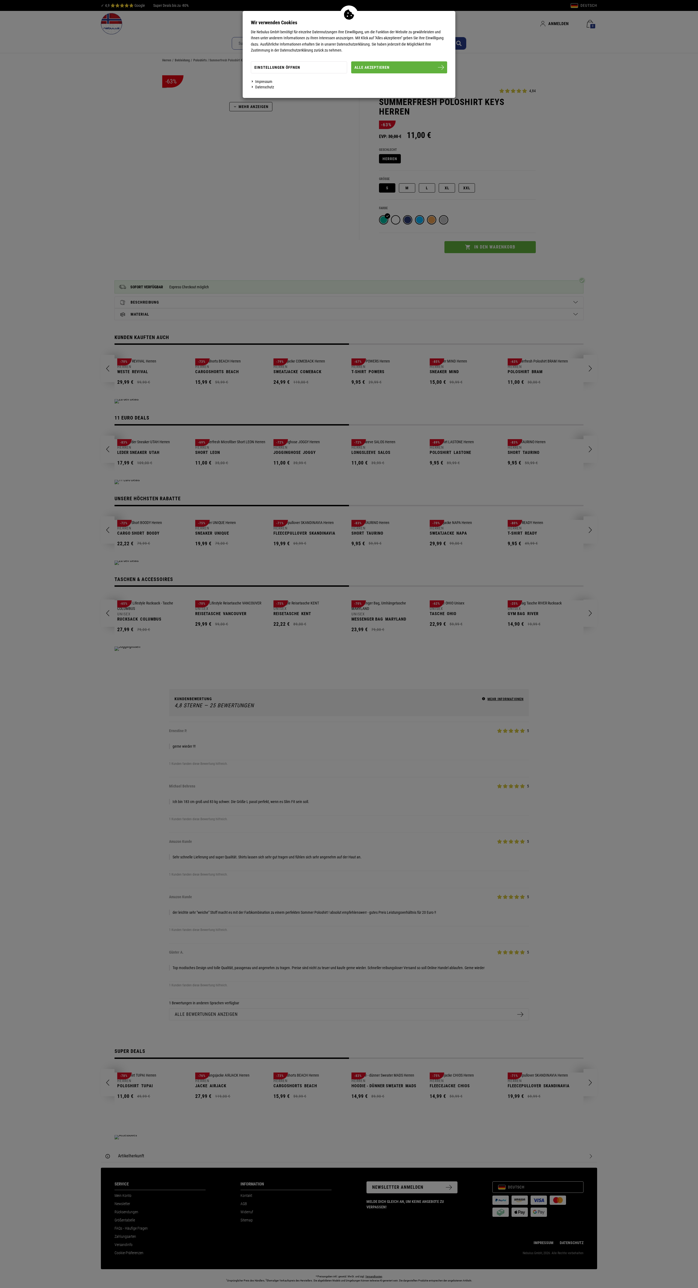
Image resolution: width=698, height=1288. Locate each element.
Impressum (263, 81)
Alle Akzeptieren (372, 67)
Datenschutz (264, 87)
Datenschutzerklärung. (354, 44)
